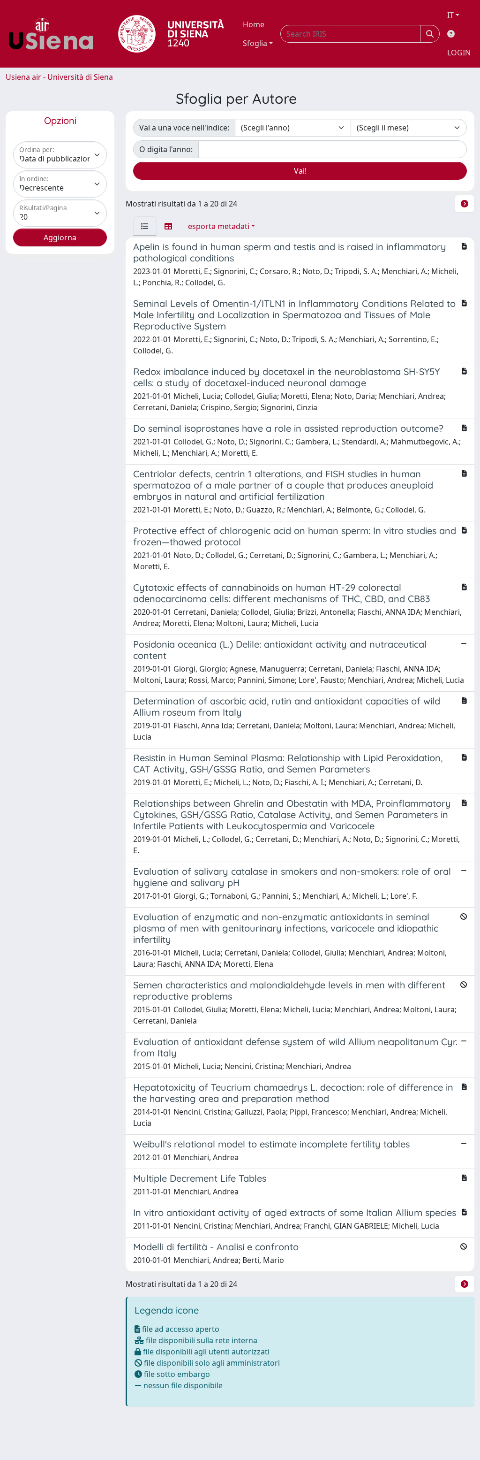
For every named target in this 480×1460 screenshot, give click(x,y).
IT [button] (450, 15)
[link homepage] (54, 33)
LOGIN (459, 52)
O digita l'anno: (166, 149)
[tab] (145, 226)
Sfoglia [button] (255, 43)
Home (253, 24)
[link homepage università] (171, 33)
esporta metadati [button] (218, 226)
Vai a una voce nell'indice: (184, 127)
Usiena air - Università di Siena (59, 77)
